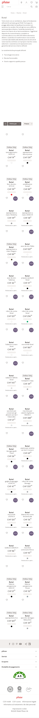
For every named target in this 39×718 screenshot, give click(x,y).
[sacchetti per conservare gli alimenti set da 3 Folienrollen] (11, 425)
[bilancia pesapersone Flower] (27, 596)
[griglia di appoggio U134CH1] (11, 492)
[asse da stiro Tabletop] (11, 288)
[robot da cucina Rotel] (11, 321)
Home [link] (13, 13)
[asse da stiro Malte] (27, 254)
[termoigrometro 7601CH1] (11, 163)
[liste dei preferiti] (7, 134)
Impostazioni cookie (19, 709)
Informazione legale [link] (29, 702)
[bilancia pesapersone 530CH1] (11, 596)
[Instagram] (13, 644)
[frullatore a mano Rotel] (11, 355)
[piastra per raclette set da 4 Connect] (27, 458)
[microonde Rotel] (27, 353)
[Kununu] (29, 644)
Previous (2, 102)
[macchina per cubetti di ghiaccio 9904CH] (27, 423)
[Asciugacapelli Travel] (11, 461)
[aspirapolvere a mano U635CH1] (27, 223)
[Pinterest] (17, 644)
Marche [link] (19, 13)
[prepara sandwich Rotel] (27, 288)
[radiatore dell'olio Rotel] (11, 388)
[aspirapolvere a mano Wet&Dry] (11, 223)
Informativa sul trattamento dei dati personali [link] (19, 705)
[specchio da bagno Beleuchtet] (27, 628)
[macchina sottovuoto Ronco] (27, 558)
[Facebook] (9, 644)
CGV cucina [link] (16, 702)
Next (37, 102)
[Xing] (26, 644)
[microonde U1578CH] (11, 525)
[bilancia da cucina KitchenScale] (27, 525)
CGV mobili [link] (7, 702)
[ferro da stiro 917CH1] (11, 194)
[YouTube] (20, 644)
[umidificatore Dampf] (27, 194)
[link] (21, 2)
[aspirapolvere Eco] (11, 626)
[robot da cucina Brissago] (27, 492)
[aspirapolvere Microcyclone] (27, 163)
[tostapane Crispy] (27, 389)
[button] (19, 677)
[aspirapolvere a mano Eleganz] (11, 260)
